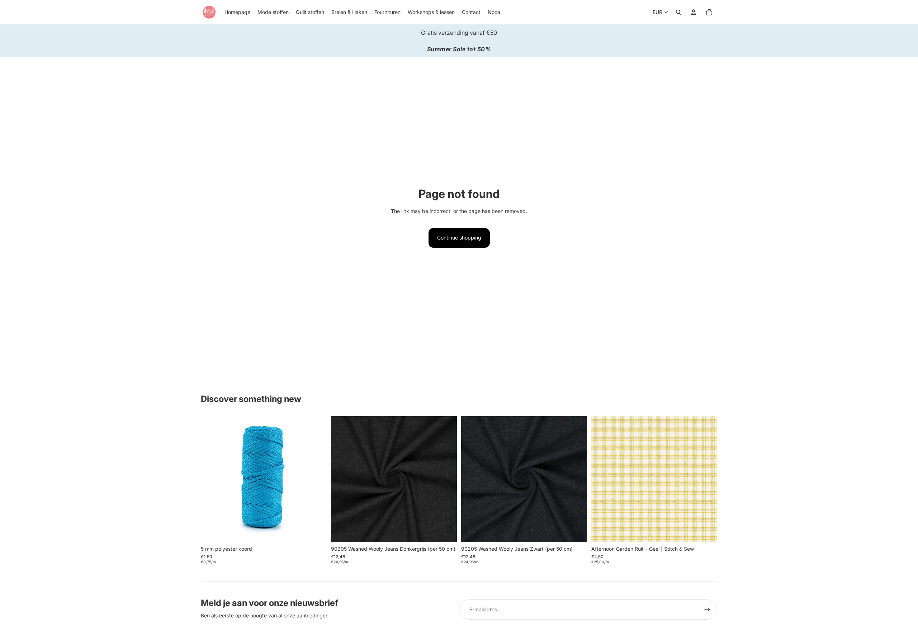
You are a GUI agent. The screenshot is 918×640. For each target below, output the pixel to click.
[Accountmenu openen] (693, 12)
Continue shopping (459, 237)
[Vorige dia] (472, 479)
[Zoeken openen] (678, 12)
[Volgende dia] (576, 479)
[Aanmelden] (707, 609)
